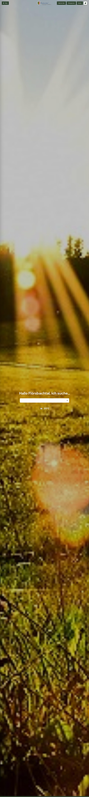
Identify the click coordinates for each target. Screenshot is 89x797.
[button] (5, 3)
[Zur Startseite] (44, 3)
